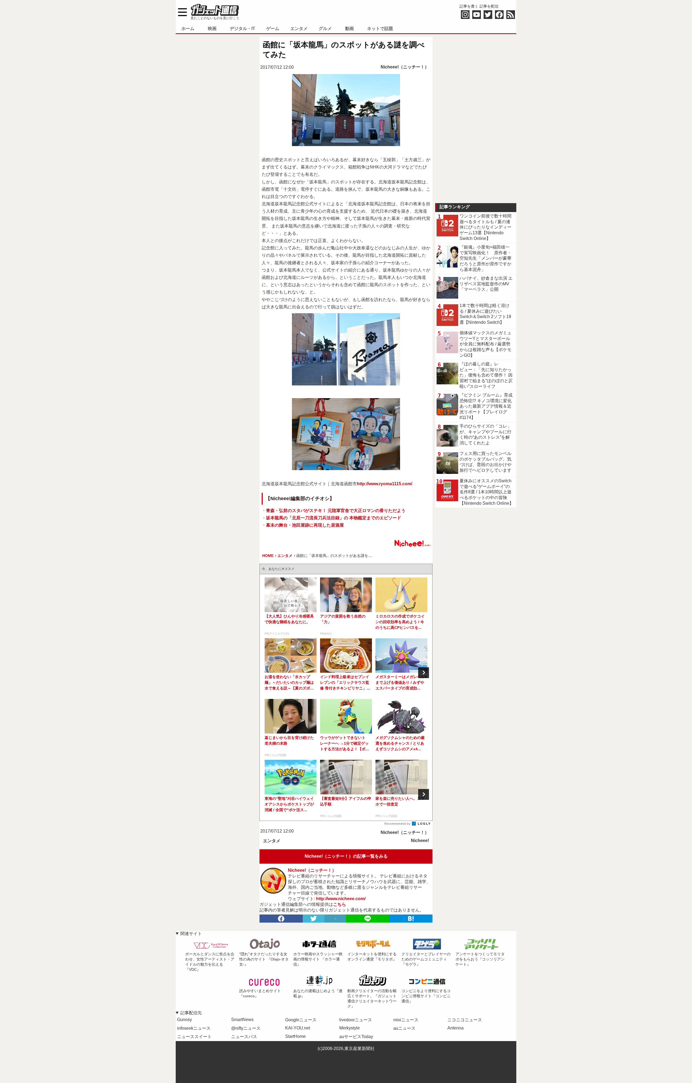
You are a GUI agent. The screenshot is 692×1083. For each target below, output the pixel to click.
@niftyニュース (246, 1028)
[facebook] (281, 918)
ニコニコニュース (464, 1020)
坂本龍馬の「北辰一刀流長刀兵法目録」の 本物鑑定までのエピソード (333, 518)
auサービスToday (356, 1036)
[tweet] (313, 918)
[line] (367, 918)
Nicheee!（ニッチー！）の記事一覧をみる (346, 856)
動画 (349, 28)
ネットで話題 (380, 28)
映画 (212, 28)
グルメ (325, 28)
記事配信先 (191, 1013)
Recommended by (397, 823)
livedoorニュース (355, 1020)
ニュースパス (244, 1036)
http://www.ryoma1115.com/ (384, 483)
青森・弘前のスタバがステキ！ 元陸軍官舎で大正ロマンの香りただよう (335, 510)
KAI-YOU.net (297, 1028)
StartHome (295, 1036)
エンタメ (299, 28)
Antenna (455, 1028)
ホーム (187, 28)
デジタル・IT (242, 28)
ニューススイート (194, 1036)
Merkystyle (349, 1028)
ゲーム (272, 28)
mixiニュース (405, 1020)
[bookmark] (410, 918)
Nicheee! (420, 840)
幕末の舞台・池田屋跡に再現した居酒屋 (305, 525)
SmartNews (242, 1019)
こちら (339, 904)
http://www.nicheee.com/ (340, 898)
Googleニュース (301, 1020)
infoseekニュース (194, 1028)
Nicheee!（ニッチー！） (405, 67)
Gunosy (184, 1019)
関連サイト (191, 933)
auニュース (404, 1028)
